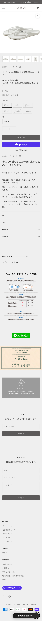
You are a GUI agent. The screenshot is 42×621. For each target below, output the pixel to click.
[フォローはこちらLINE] (9, 596)
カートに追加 (21, 137)
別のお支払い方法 (21, 150)
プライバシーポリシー (10, 572)
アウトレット (7, 541)
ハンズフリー (7, 534)
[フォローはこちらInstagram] (3, 596)
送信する (21, 498)
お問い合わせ (7, 564)
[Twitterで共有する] (13, 67)
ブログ (4, 553)
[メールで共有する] (20, 67)
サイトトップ (7, 526)
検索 (4, 580)
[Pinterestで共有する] (17, 67)
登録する (21, 433)
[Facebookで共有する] (10, 67)
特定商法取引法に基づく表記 (13, 576)
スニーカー (6, 537)
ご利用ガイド (7, 568)
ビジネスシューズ (8, 530)
